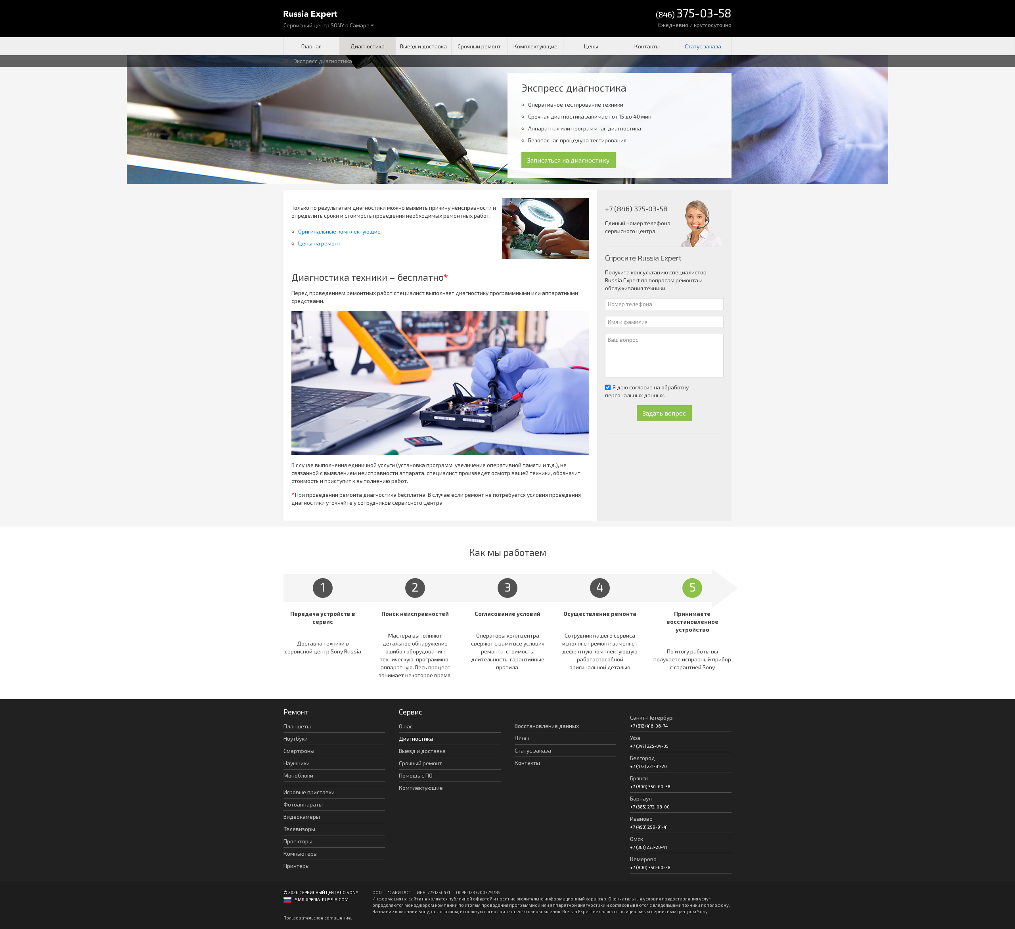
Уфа (635, 737)
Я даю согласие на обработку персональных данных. (647, 391)
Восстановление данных (547, 725)
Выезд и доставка (423, 46)
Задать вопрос (664, 413)
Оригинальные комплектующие (339, 231)
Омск (636, 838)
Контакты (647, 46)
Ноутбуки (295, 738)
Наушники (296, 763)
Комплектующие (535, 46)
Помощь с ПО (416, 775)
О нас (406, 726)
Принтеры (296, 865)
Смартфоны (298, 750)
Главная (311, 46)
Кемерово (643, 859)
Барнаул (641, 798)
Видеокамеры (301, 816)
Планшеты (297, 726)
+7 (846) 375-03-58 (636, 208)
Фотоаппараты (303, 804)
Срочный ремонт (479, 46)
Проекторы (297, 841)
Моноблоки (298, 775)
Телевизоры (299, 829)
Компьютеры (300, 853)
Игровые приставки (309, 792)
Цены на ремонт (319, 243)
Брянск (639, 778)
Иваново (641, 818)
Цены (591, 46)
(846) (694, 13)
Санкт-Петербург (652, 717)
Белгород (642, 758)
